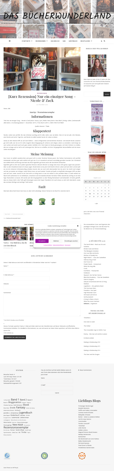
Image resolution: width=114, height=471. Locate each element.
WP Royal (15, 467)
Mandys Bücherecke (84, 434)
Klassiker (22, 415)
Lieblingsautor (7, 420)
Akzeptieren (41, 241)
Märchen (14, 422)
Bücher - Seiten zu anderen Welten (89, 417)
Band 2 (23, 400)
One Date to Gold (89, 322)
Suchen (107, 94)
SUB (64, 41)
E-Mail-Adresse (9, 275)
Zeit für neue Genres (84, 419)
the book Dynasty (83, 443)
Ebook (26, 405)
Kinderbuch (15, 415)
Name (6, 266)
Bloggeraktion (14, 402)
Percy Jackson (27, 425)
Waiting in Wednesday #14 (92, 350)
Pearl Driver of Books (85, 445)
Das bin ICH (55, 41)
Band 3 (30, 400)
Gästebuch (73, 41)
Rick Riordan (7, 430)
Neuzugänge (8, 425)
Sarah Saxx (28, 430)
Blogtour (29, 402)
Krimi (28, 415)
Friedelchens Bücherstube (86, 447)
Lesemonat (15, 417)
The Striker (87, 326)
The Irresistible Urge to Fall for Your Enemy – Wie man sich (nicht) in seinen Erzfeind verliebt (95, 334)
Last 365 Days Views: (10, 376)
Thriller (24, 432)
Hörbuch (17, 410)
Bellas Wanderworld (84, 441)
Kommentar (7, 292)
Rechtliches (85, 41)
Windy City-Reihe (7, 435)
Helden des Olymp (30, 408)
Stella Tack (15, 432)
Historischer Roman (9, 410)
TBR (19, 432)
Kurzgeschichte (7, 417)
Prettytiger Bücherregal (85, 406)
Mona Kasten (7, 422)
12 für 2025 (7, 400)
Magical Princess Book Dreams (87, 432)
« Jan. (96, 203)
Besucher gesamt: (9, 381)
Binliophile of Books (84, 415)
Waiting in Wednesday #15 (92, 346)
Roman (12, 430)
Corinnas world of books (85, 412)
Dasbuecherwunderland (13, 218)
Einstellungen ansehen (71, 241)
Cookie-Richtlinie (48, 245)
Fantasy (20, 407)
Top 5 (28, 432)
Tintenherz (87, 318)
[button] (78, 226)
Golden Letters (83, 430)
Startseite (26, 41)
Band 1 (15, 399)
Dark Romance (17, 405)
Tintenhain (81, 426)
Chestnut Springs (8, 405)
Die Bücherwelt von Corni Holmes (88, 439)
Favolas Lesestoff (83, 423)
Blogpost (24, 402)
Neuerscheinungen (22, 422)
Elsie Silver (6, 408)
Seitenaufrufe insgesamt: (11, 383)
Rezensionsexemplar (18, 214)
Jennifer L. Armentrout (11, 413)
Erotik (12, 408)
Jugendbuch (25, 413)
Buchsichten (82, 437)
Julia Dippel (7, 415)
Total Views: (7, 379)
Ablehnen (56, 241)
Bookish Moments (83, 408)
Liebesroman (24, 417)
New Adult (7, 214)
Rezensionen (41, 41)
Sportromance (7, 432)
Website (6, 284)
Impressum (67, 245)
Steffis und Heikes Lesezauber (87, 410)
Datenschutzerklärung (58, 245)
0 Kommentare (76, 218)
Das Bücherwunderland (57, 16)
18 (90, 194)
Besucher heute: (9, 374)
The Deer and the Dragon (91, 354)
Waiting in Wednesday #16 (92, 342)
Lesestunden (82, 421)
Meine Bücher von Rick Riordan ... (19, 420)
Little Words (82, 428)
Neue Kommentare (86, 370)
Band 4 (6, 402)
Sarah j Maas (20, 430)
